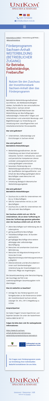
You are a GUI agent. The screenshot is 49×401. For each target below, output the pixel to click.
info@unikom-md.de (26, 21)
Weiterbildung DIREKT (13, 38)
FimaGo (28, 394)
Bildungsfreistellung (13, 40)
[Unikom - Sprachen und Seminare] (24, 381)
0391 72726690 (25, 18)
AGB (33, 392)
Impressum (17, 392)
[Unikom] (24, 6)
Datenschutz (27, 392)
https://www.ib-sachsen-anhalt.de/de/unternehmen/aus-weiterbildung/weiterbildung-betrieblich (21, 333)
